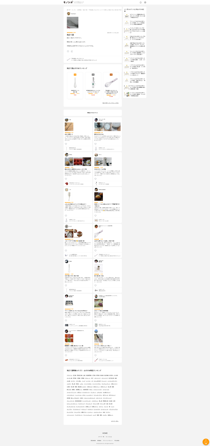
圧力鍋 (74, 375)
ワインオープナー (98, 395)
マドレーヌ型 (96, 403)
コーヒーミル (106, 389)
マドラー (108, 412)
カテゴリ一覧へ (115, 421)
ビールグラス (97, 409)
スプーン (101, 406)
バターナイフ (97, 378)
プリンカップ (89, 403)
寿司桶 (68, 398)
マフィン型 (102, 403)
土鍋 (84, 375)
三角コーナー (114, 383)
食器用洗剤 (86, 389)
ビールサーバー (86, 392)
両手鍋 (98, 375)
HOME (105, 433)
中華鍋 (82, 378)
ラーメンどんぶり (87, 415)
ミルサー (69, 383)
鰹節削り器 (105, 401)
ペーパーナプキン (96, 383)
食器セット (110, 415)
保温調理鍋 (88, 375)
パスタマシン (95, 401)
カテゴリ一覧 (101, 436)
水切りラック (104, 386)
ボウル (84, 395)
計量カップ (88, 406)
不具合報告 (116, 440)
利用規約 (99, 440)
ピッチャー (90, 412)
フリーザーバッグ (107, 398)
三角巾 (68, 386)
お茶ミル (79, 392)
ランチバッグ (81, 403)
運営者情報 (93, 440)
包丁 (92, 378)
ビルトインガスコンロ (89, 398)
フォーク (106, 406)
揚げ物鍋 (106, 375)
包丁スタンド (112, 395)
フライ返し (78, 381)
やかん (91, 389)
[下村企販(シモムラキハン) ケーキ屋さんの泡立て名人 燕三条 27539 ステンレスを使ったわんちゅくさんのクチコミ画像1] (72, 22)
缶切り (81, 398)
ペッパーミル (78, 395)
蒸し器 (100, 401)
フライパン (69, 375)
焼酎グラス (84, 412)
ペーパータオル (87, 383)
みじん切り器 (97, 381)
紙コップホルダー (75, 398)
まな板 (68, 381)
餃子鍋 (111, 375)
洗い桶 (109, 386)
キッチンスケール (71, 406)
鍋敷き (73, 389)
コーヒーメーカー (97, 389)
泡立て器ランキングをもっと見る (111, 103)
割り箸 (72, 386)
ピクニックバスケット (72, 403)
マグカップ (84, 409)
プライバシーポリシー (108, 440)
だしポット (93, 392)
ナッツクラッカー (86, 401)
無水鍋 (102, 375)
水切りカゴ (90, 386)
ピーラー (73, 381)
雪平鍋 (74, 378)
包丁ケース (105, 395)
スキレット (87, 378)
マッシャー (104, 381)
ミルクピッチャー (98, 412)
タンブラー (69, 409)
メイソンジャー (70, 415)
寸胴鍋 (78, 378)
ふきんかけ (99, 392)
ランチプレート (79, 415)
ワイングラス (77, 412)
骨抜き (77, 383)
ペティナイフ (104, 378)
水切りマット (96, 386)
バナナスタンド (70, 395)
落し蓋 (73, 383)
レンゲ (94, 415)
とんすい (105, 415)
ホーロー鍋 (69, 378)
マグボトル (90, 409)
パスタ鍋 (115, 375)
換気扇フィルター (82, 386)
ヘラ (92, 381)
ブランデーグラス (113, 409)
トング (83, 381)
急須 (104, 412)
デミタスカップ (76, 409)
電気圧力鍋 (79, 375)
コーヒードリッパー (71, 392)
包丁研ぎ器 (111, 378)
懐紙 (76, 386)
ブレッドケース (70, 401)
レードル (88, 381)
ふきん (81, 383)
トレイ (112, 406)
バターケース (99, 398)
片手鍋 (93, 375)
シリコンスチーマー (112, 381)
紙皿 (113, 386)
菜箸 (98, 415)
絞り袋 (110, 403)
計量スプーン (95, 406)
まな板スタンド (106, 392)
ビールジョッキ (104, 409)
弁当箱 (110, 401)
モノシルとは (109, 436)
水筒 (114, 401)
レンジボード (89, 395)
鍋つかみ (69, 389)
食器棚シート (79, 389)
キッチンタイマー (80, 406)
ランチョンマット (106, 383)
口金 (107, 403)
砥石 (116, 378)
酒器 (101, 415)
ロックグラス (70, 412)
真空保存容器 (78, 401)
